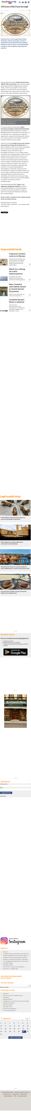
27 (14, 1031)
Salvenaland (6, 997)
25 (5, 1031)
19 (10, 1028)
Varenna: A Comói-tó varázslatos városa (13, 995)
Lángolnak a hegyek (8, 963)
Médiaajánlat (8, 1096)
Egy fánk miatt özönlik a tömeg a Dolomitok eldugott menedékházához (14, 592)
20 (14, 1028)
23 (27, 1028)
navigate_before (2, 1018)
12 (10, 1026)
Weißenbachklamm (7, 999)
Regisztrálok (3, 796)
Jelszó (1, 787)
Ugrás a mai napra (15, 1037)
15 (23, 1026)
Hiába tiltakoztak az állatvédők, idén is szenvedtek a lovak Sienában (12, 543)
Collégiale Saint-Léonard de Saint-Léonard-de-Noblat (16, 1001)
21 (19, 1028)
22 (23, 1028)
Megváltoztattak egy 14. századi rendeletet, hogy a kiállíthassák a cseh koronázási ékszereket (15, 567)
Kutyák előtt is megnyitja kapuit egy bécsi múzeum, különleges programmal (13, 518)
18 (5, 1028)
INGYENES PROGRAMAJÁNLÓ (11, 976)
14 (19, 1026)
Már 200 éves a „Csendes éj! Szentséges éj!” (14, 966)
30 (27, 1031)
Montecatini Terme (7, 1006)
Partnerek (24, 1094)
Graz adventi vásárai (8, 965)
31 (1, 1034)
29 (23, 1031)
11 (5, 1026)
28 (19, 1031)
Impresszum (7, 1094)
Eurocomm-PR (23, 10)
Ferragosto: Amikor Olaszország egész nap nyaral (15, 957)
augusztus (7, 1018)
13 (14, 1026)
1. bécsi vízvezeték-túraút (9, 1010)
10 (1, 1026)
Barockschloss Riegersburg (9, 1008)
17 (1, 1028)
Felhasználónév (4, 784)
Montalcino (6, 993)
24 (1, 1031)
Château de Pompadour (9, 1003)
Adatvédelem (22, 1096)
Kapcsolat (16, 1094)
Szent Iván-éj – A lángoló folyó (10, 968)
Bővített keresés (4, 987)
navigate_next (30, 986)
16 (27, 1026)
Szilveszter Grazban (7, 1005)
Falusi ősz (5, 952)
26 (10, 1031)
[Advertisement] (15, 65)
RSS (15, 1096)
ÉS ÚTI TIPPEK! (6, 978)
